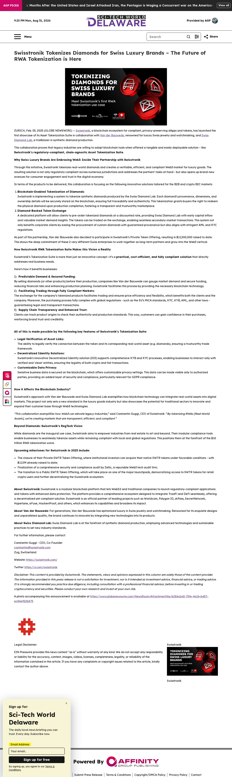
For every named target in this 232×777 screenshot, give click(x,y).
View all (223, 5)
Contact (196, 774)
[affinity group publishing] (7, 393)
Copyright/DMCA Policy (149, 774)
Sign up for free (37, 759)
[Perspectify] (7, 384)
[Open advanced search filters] (197, 37)
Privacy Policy (178, 774)
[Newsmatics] (7, 401)
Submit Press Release (88, 774)
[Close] (66, 703)
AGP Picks (11, 5)
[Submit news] (7, 376)
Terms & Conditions (118, 774)
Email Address (20, 744)
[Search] (188, 37)
